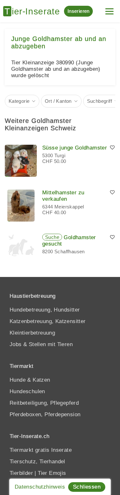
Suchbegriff (99, 101)
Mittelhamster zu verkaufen (63, 196)
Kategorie (19, 101)
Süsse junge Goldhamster (74, 148)
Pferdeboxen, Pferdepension (45, 414)
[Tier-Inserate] (33, 11)
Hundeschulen (27, 391)
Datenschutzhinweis (40, 487)
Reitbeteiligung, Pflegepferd (44, 403)
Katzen (41, 380)
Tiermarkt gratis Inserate (41, 450)
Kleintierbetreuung (32, 333)
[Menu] (109, 8)
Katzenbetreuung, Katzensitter (48, 321)
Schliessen (86, 487)
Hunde (18, 380)
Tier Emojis (52, 473)
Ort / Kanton (58, 101)
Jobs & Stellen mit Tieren (41, 344)
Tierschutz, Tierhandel (37, 461)
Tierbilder (21, 473)
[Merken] (112, 148)
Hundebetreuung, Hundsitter (45, 310)
